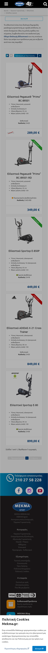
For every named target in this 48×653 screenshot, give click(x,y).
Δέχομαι (38, 648)
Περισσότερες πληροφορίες (15, 648)
